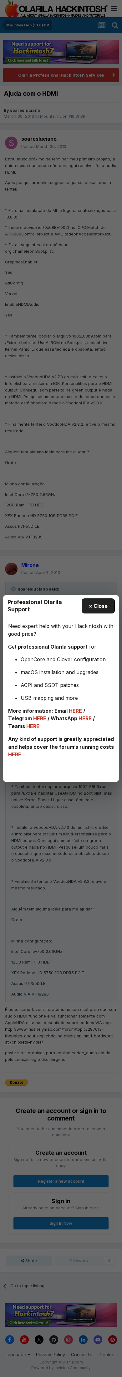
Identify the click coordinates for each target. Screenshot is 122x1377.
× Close (98, 606)
